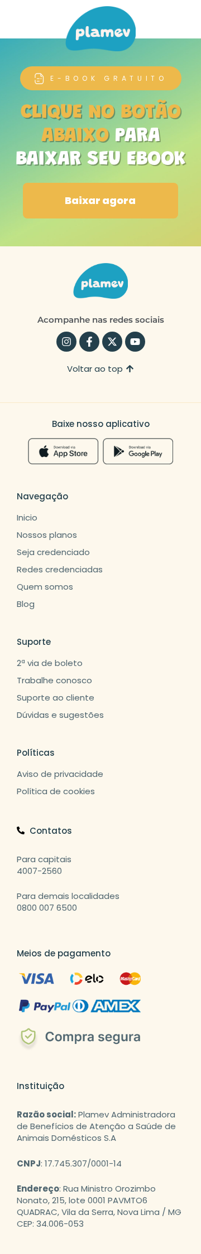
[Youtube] (135, 342)
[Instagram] (66, 342)
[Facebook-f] (89, 342)
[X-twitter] (112, 342)
